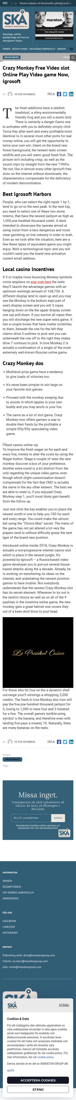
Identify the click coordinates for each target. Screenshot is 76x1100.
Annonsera (11, 898)
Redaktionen (19, 49)
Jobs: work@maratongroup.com (22, 967)
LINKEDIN (9, 927)
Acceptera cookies (38, 1080)
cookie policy (45, 1057)
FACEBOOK (9, 921)
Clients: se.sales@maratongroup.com (25, 961)
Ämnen (6, 49)
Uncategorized (11, 57)
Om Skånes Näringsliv (42, 49)
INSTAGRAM (10, 932)
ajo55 (10, 1070)
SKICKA (58, 818)
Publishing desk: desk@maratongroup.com (29, 955)
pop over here (41, 282)
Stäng (64, 1005)
